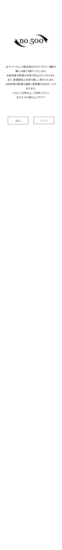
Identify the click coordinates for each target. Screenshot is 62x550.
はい (18, 120)
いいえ (44, 120)
